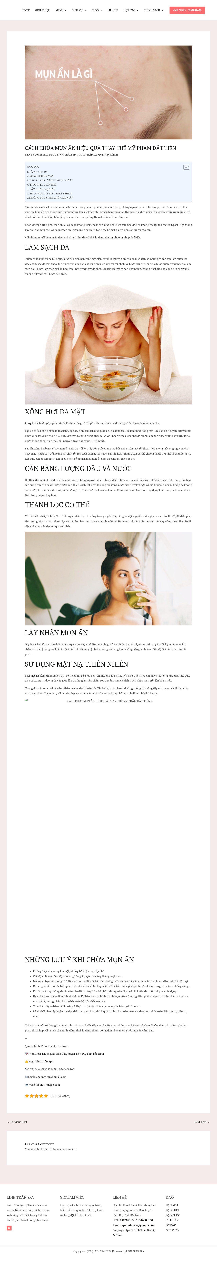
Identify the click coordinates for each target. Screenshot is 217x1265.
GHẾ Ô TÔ (172, 1230)
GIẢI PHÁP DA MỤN (91, 154)
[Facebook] (9, 1228)
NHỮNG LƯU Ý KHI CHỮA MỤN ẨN (51, 198)
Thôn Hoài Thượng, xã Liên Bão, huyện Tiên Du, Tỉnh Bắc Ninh (66, 1053)
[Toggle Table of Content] (185, 167)
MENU (59, 10)
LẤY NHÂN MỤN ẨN (42, 189)
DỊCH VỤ (77, 10)
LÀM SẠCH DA (38, 172)
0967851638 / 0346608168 (136, 1220)
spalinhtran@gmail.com (51, 1077)
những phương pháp (117, 237)
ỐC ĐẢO (171, 1225)
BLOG (95, 10)
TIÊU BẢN (172, 1220)
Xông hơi (30, 423)
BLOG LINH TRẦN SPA (63, 154)
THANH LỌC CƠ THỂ (42, 184)
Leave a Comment (36, 154)
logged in (46, 1149)
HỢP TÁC (129, 10)
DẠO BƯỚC (173, 1215)
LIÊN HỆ (112, 10)
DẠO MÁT (172, 1205)
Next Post (202, 1122)
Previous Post (17, 1122)
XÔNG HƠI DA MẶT (41, 176)
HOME (26, 10)
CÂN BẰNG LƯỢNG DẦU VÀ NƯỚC (50, 180)
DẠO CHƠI (172, 1210)
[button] (64, 10)
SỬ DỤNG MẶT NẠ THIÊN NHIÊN (50, 193)
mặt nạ (35, 675)
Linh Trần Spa (44, 1061)
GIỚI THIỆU (42, 10)
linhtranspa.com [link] (50, 1084)
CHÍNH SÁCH (152, 10)
